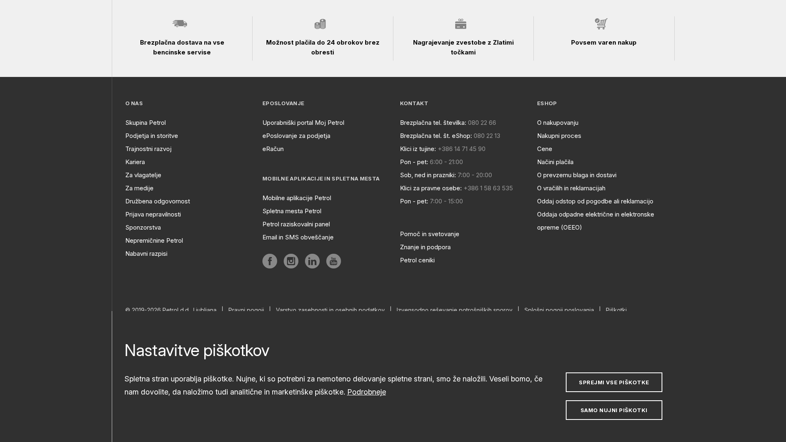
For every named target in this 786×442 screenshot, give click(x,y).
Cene (544, 149)
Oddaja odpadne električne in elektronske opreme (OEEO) (595, 220)
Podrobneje (366, 392)
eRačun (273, 149)
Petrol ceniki (417, 260)
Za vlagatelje (143, 175)
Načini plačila (555, 162)
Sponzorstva (143, 227)
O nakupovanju (557, 122)
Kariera (135, 162)
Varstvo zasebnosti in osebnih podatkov (330, 310)
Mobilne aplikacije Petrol (296, 198)
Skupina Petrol (145, 122)
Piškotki (616, 310)
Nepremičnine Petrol (154, 240)
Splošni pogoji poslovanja (559, 310)
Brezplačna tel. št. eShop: (436, 136)
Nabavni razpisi (146, 253)
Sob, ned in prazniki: (428, 175)
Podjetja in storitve (151, 136)
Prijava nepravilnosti (153, 214)
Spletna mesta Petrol (291, 211)
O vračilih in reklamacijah (571, 188)
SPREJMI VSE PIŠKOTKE (614, 382)
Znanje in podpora (425, 247)
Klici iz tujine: (418, 149)
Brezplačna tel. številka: (433, 122)
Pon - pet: (414, 162)
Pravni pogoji (246, 310)
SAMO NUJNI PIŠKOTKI (614, 410)
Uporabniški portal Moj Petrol (303, 122)
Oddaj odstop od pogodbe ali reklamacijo (595, 201)
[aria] (269, 261)
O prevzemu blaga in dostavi (577, 175)
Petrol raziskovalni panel (296, 224)
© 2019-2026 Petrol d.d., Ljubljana (171, 310)
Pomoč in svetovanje (429, 234)
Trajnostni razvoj (148, 149)
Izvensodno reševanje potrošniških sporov (455, 310)
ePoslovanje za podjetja (296, 136)
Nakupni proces (559, 136)
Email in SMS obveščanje (298, 237)
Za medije (139, 188)
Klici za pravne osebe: (431, 188)
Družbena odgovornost (157, 201)
